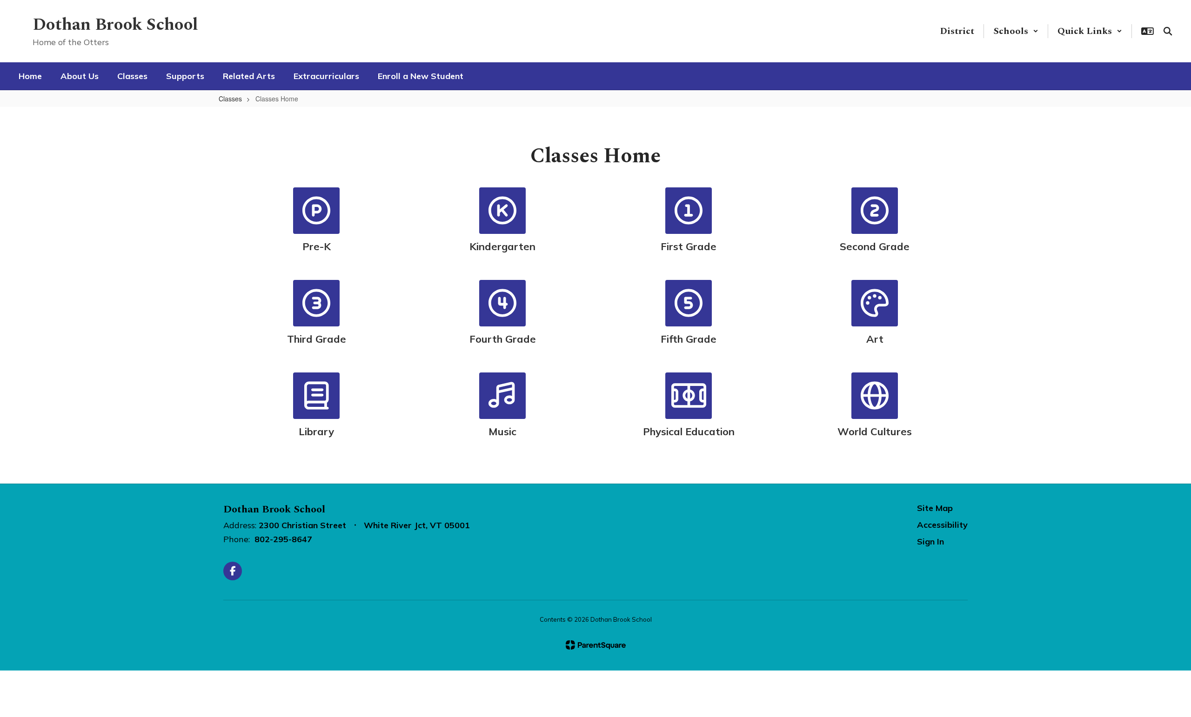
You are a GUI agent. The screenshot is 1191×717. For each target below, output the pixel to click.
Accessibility (942, 524)
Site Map (935, 508)
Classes (230, 98)
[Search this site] (1167, 31)
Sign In (930, 541)
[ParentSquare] (595, 645)
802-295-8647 (283, 539)
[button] (1015, 31)
